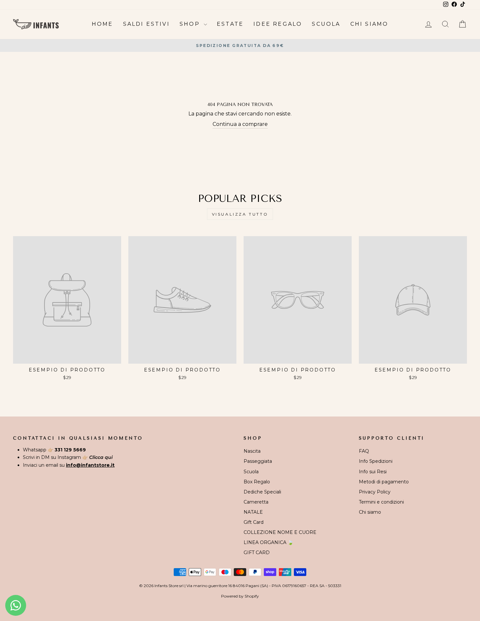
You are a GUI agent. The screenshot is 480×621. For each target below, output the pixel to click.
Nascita (252, 451)
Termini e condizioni (381, 502)
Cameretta (256, 502)
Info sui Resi (373, 472)
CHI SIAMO (369, 24)
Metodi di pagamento (384, 482)
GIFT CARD (257, 552)
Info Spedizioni (375, 461)
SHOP (191, 24)
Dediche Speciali (262, 492)
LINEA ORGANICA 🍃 (268, 542)
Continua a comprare (240, 124)
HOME (102, 24)
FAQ (364, 451)
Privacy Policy (375, 492)
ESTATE (230, 24)
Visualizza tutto (240, 214)
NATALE (253, 512)
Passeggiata (258, 461)
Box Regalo (257, 482)
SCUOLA (326, 24)
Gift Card (254, 522)
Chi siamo (370, 512)
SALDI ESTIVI (146, 24)
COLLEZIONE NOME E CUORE (280, 532)
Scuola (251, 472)
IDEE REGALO (277, 24)
